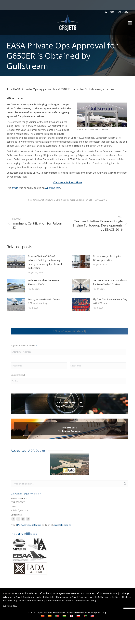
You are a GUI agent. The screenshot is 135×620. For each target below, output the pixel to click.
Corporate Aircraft (90, 593)
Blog (93, 600)
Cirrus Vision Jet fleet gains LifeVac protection (107, 258)
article (15, 187)
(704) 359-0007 (118, 12)
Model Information (55, 600)
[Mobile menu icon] (130, 23)
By (89, 199)
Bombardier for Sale (66, 596)
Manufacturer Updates (73, 199)
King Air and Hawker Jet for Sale (38, 596)
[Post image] (16, 261)
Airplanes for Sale (24, 593)
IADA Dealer (60, 612)
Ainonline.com (52, 187)
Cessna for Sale (109, 593)
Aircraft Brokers (43, 593)
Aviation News (46, 199)
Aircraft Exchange (62, 524)
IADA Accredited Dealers (29, 524)
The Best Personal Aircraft (31, 600)
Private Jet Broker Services (66, 593)
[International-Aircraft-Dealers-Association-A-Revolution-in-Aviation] (69, 464)
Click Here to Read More (67, 182)
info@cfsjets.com (19, 510)
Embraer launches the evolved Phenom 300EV (44, 282)
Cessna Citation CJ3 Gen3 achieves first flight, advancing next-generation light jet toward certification (45, 262)
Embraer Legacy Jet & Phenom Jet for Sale (99, 596)
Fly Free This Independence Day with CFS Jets (110, 301)
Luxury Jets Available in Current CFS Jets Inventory (44, 301)
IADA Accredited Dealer (77, 600)
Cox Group (101, 612)
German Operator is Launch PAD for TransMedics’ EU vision (110, 282)
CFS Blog (58, 199)
